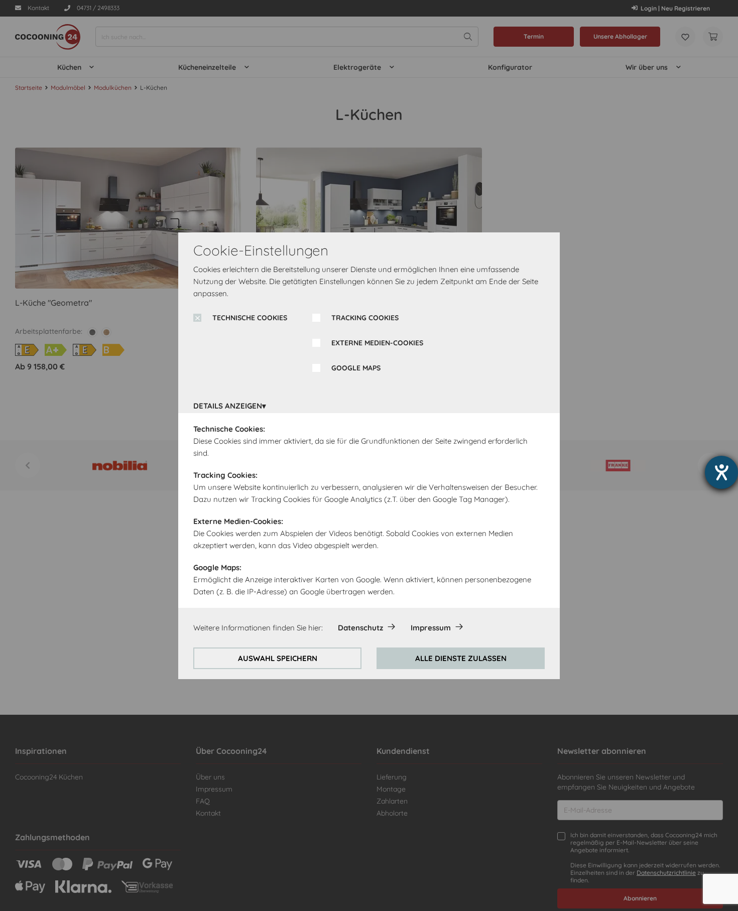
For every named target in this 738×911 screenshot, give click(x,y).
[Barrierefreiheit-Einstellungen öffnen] (721, 472)
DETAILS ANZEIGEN (227, 406)
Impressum (431, 627)
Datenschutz (360, 627)
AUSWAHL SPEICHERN (277, 658)
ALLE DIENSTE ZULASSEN (461, 658)
